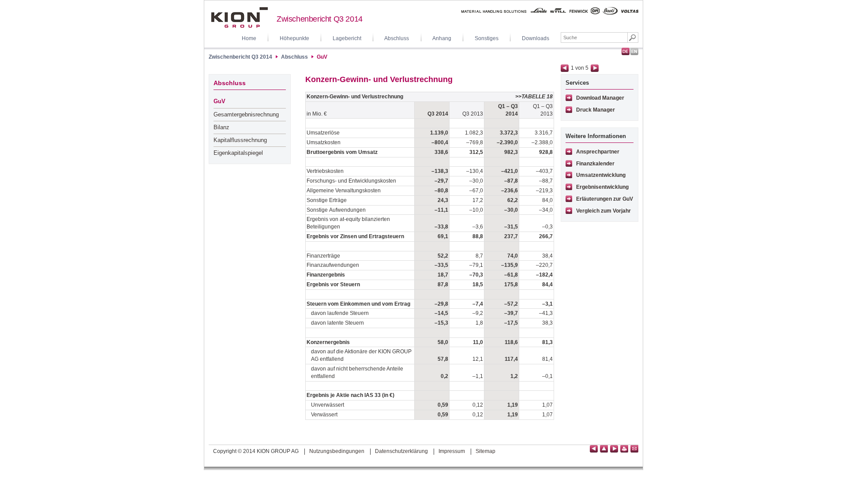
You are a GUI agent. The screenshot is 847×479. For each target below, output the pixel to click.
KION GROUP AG (239, 17)
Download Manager (600, 98)
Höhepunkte (294, 38)
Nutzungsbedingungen (336, 451)
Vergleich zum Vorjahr (603, 211)
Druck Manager (595, 110)
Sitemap (485, 451)
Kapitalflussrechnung (240, 140)
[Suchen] (633, 37)
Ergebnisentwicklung (602, 187)
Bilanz (221, 127)
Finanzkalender (595, 164)
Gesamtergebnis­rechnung (246, 114)
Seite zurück (565, 68)
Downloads (535, 38)
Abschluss (396, 38)
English (634, 51)
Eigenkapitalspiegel (238, 153)
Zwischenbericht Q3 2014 (320, 19)
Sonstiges (486, 38)
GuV (322, 57)
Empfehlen (634, 449)
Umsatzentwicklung (601, 175)
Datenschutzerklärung (401, 451)
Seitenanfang (604, 449)
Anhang (441, 38)
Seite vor (595, 68)
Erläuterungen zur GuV (604, 199)
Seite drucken (624, 449)
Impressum (451, 451)
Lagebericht (347, 38)
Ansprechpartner (597, 152)
